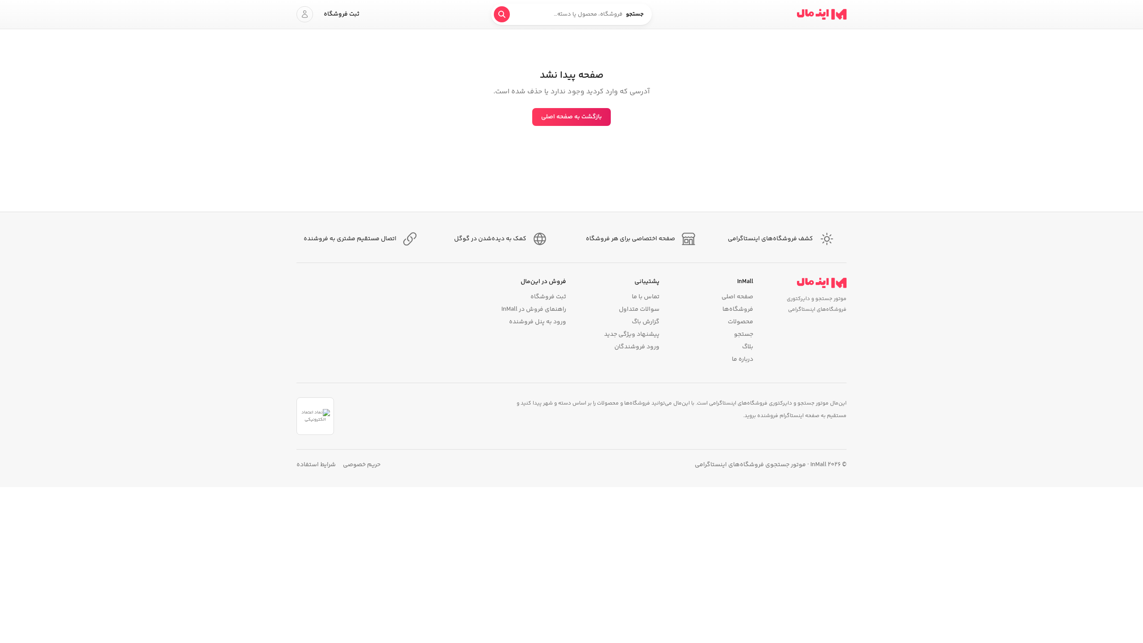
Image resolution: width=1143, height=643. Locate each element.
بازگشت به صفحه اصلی (571, 117)
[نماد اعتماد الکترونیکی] (315, 416)
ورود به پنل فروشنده (537, 322)
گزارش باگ (645, 322)
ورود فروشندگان (636, 347)
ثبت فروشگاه (341, 14)
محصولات (740, 322)
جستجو (743, 334)
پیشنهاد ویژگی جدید (631, 334)
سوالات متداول (639, 309)
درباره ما (742, 359)
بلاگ (747, 347)
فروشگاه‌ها (737, 309)
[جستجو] (502, 14)
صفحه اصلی (737, 297)
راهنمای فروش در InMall (533, 309)
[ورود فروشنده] (304, 14)
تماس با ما (645, 297)
